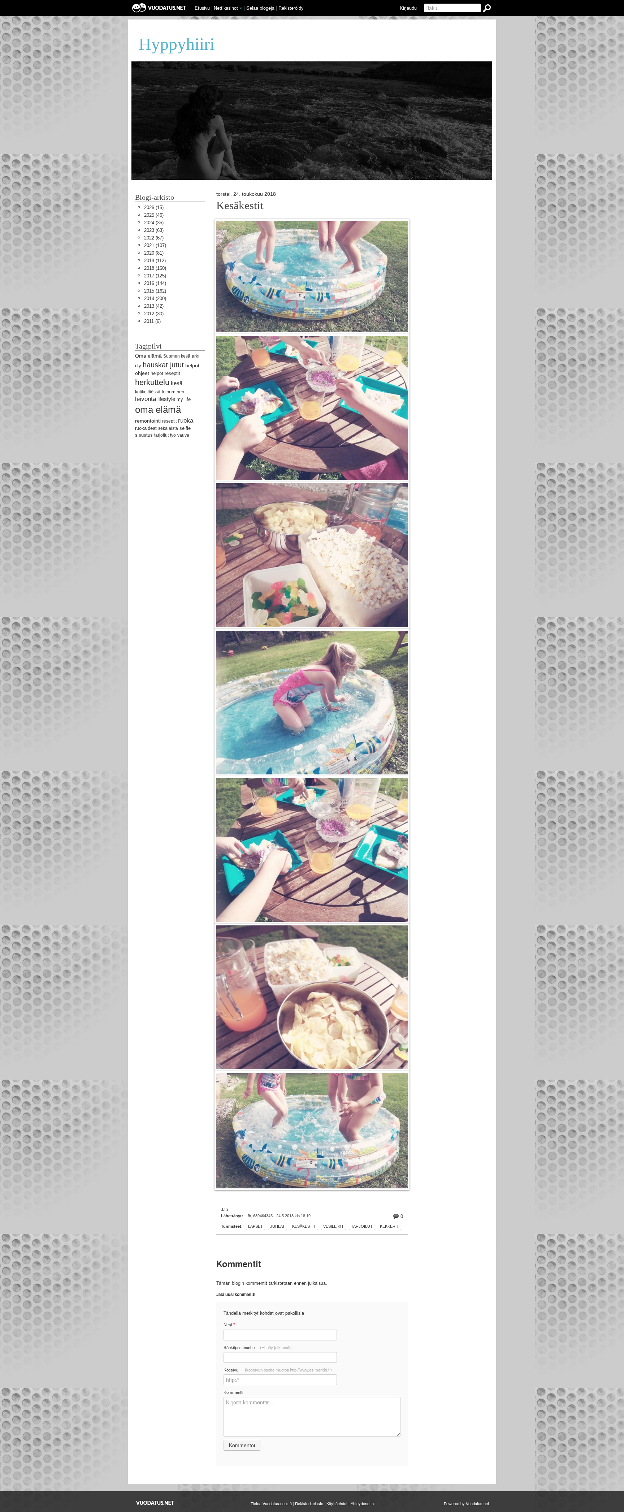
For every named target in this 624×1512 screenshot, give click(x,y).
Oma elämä (148, 356)
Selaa (260, 7)
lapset (255, 1226)
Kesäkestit (240, 205)
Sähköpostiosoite (258, 1347)
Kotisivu (278, 1370)
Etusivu (202, 7)
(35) (154, 222)
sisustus (144, 435)
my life (184, 399)
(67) (154, 238)
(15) (154, 207)
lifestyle (166, 399)
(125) (155, 275)
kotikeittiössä (147, 392)
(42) (154, 306)
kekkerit (389, 1226)
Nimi (229, 1325)
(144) (155, 283)
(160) (155, 268)
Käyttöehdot (336, 1503)
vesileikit (333, 1226)
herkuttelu (152, 382)
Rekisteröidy (290, 7)
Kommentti (233, 1392)
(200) (155, 298)
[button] (240, 8)
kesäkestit (304, 1226)
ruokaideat (146, 428)
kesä (176, 383)
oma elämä (158, 410)
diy (138, 365)
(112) (155, 260)
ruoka (185, 420)
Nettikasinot (226, 7)
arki (195, 356)
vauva (183, 435)
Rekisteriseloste (309, 1503)
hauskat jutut (163, 364)
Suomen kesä (176, 356)
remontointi (148, 421)
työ (173, 435)
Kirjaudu (408, 7)
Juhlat (277, 1226)
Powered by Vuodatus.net (466, 1503)
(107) (155, 245)
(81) (154, 253)
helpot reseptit (165, 373)
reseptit (169, 421)
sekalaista (168, 428)
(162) (155, 291)
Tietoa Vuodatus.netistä (271, 1503)
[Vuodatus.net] (155, 1502)
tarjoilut (362, 1226)
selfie (185, 428)
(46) (154, 215)
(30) (154, 313)
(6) (152, 321)
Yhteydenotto (362, 1503)
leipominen (173, 391)
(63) (154, 230)
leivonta (145, 399)
